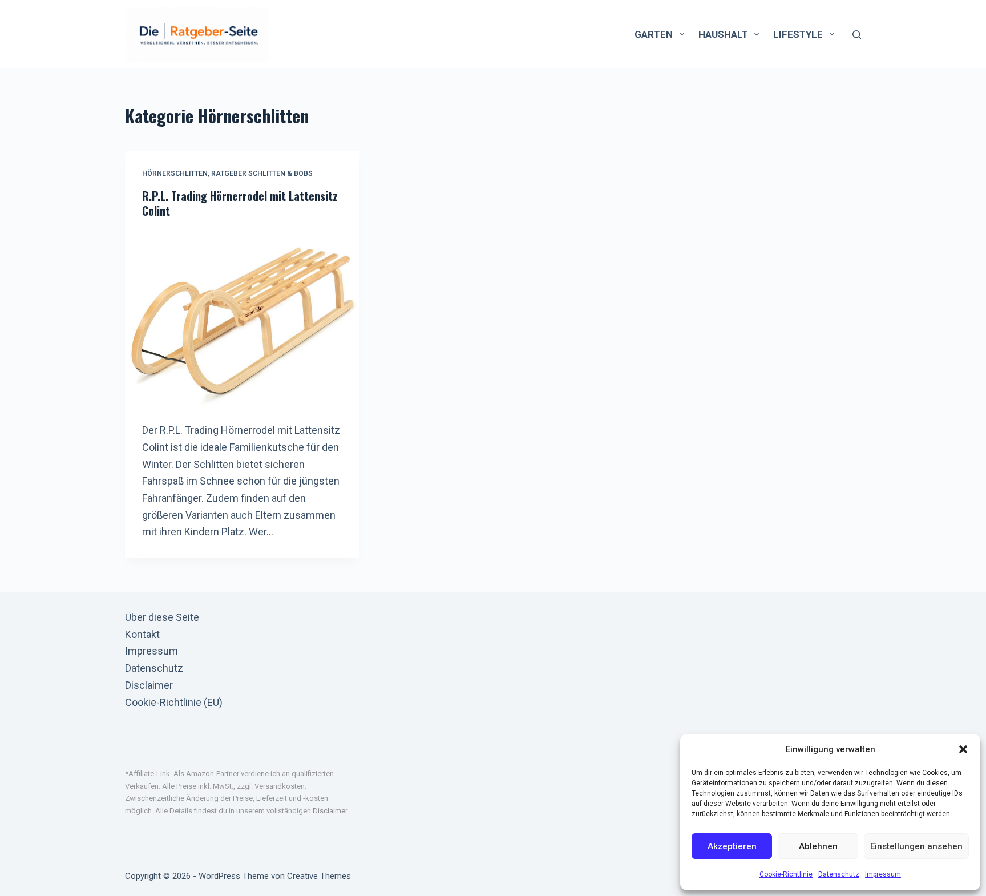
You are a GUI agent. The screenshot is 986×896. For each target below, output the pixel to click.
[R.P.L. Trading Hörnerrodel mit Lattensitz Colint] (242, 317)
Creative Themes (319, 876)
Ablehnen (818, 846)
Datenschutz (838, 874)
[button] (963, 749)
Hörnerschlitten (175, 173)
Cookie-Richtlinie (786, 874)
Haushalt (723, 34)
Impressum (883, 874)
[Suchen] (856, 34)
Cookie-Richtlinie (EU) (174, 702)
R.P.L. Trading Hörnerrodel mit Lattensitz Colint (240, 203)
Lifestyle (798, 34)
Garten (654, 34)
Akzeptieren (732, 846)
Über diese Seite (162, 617)
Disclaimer (149, 685)
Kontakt (142, 634)
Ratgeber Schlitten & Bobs (262, 173)
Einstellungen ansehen (916, 846)
